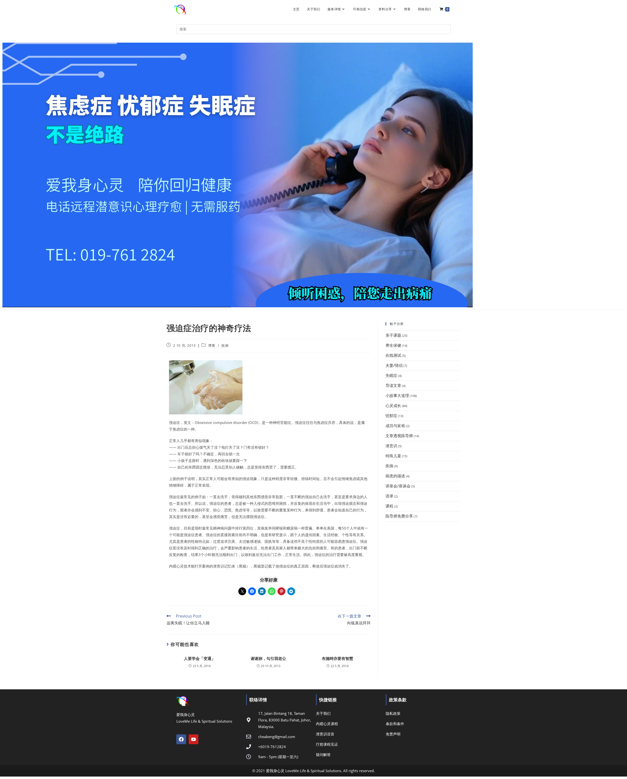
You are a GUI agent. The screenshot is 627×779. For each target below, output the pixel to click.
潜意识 (391, 445)
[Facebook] (181, 739)
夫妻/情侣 (394, 365)
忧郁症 (391, 415)
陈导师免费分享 (399, 516)
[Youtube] (193, 739)
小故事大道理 (397, 395)
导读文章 (393, 385)
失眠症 (391, 375)
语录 (389, 496)
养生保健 (393, 345)
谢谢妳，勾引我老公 (268, 658)
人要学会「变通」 (199, 658)
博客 (211, 345)
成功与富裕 (395, 425)
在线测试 (393, 355)
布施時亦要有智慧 (337, 658)
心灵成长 (393, 405)
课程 (389, 506)
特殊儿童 (393, 455)
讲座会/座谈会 (398, 486)
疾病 (225, 345)
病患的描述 (395, 476)
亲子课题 (393, 335)
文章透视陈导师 (399, 435)
